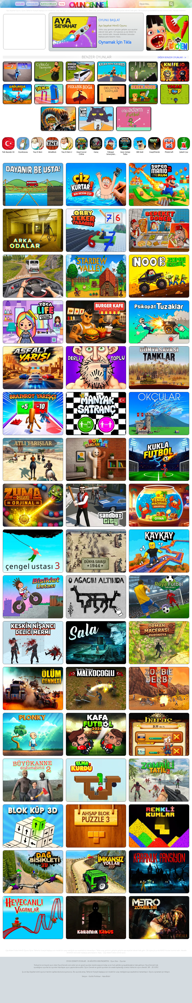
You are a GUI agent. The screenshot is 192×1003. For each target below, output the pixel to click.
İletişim (84, 976)
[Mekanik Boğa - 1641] (80, 94)
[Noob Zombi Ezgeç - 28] (159, 276)
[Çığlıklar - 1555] (49, 94)
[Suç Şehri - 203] (96, 505)
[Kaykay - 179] (159, 551)
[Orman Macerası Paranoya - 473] (159, 642)
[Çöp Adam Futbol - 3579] (133, 119)
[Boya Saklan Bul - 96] (96, 459)
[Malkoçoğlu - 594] (96, 688)
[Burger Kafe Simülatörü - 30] (96, 322)
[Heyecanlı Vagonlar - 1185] (33, 917)
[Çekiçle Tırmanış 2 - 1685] (49, 71)
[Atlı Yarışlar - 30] (33, 459)
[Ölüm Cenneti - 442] (33, 688)
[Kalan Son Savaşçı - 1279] (112, 71)
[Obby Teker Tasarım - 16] (96, 230)
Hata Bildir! (106, 976)
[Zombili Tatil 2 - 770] (159, 780)
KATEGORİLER (48, 3)
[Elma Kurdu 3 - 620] (96, 780)
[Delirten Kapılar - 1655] (112, 94)
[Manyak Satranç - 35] (96, 413)
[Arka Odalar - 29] (33, 230)
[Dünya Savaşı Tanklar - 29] (159, 367)
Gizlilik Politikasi (95, 976)
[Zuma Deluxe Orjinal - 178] (33, 505)
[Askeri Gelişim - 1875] (17, 71)
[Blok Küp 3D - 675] (33, 826)
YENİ (61, 3)
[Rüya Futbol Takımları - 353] (159, 597)
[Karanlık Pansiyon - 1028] (159, 871)
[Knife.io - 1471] (175, 71)
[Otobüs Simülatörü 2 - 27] (33, 276)
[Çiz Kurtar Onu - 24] (96, 184)
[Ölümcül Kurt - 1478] (58, 119)
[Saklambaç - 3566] (96, 119)
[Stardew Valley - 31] (96, 276)
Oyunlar (123, 961)
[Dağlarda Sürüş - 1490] (17, 94)
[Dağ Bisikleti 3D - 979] (33, 871)
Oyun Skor (114, 961)
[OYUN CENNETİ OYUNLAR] (88, 7)
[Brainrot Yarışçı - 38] (33, 413)
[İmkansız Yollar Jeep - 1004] (96, 871)
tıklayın (167, 972)
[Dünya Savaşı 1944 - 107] (96, 551)
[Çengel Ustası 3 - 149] (33, 551)
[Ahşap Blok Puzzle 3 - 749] (96, 826)
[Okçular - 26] (159, 413)
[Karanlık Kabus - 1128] (96, 917)
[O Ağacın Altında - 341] (96, 597)
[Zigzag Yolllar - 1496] (143, 71)
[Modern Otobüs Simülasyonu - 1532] (80, 71)
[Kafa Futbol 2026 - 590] (96, 734)
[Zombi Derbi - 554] (159, 688)
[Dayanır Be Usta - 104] (33, 184)
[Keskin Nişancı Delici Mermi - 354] (33, 642)
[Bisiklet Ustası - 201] (33, 597)
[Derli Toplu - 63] (96, 367)
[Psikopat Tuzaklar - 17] (159, 322)
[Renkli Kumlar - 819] (159, 826)
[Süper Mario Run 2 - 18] (159, 184)
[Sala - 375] (96, 642)
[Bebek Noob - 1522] (143, 94)
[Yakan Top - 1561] (175, 94)
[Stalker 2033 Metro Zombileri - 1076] (159, 917)
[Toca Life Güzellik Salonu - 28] (33, 322)
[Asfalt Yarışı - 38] (33, 367)
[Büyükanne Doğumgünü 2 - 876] (33, 780)
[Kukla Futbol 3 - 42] (159, 459)
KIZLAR (20, 3)
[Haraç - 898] (159, 734)
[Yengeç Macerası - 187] (159, 505)
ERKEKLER (32, 3)
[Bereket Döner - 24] (159, 230)
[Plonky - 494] (33, 734)
